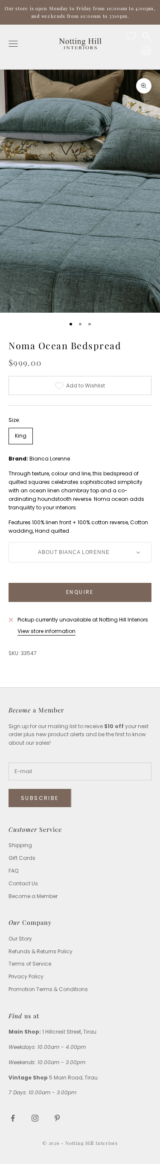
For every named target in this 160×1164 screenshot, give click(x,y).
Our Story (20, 938)
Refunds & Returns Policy (41, 951)
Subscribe (40, 798)
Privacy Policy (26, 976)
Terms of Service (30, 963)
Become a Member (33, 896)
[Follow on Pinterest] (57, 1118)
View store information (46, 631)
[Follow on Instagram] (35, 1118)
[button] (80, 552)
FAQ (13, 870)
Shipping (20, 845)
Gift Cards (22, 858)
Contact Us (23, 883)
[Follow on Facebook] (13, 1118)
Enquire (80, 592)
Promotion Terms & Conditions (48, 989)
